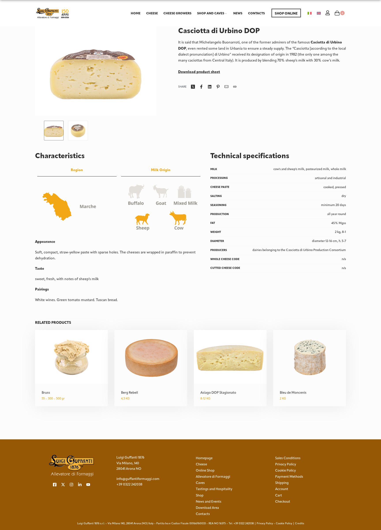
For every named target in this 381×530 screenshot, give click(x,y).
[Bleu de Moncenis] (309, 357)
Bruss (46, 393)
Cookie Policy (284, 523)
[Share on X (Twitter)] (193, 87)
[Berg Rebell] (150, 357)
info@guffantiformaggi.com (137, 479)
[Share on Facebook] (201, 87)
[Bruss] (71, 357)
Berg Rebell (129, 393)
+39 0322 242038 (129, 484)
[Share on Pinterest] (218, 87)
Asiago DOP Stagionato (218, 393)
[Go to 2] (78, 130)
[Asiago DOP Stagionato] (230, 357)
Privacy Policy (265, 523)
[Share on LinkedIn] (210, 87)
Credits (299, 523)
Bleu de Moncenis (293, 393)
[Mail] (226, 87)
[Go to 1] (54, 130)
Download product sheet (199, 72)
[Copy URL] (235, 87)
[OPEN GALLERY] (95, 71)
